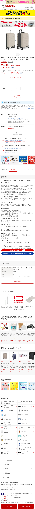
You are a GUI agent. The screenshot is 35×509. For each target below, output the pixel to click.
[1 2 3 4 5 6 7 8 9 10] (15, 88)
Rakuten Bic (10, 6)
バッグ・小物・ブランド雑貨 (6, 9)
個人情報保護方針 (29, 502)
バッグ (16, 9)
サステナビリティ (20, 502)
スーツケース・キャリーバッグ (27, 9)
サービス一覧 (4, 502)
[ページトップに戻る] (32, 503)
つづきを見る (17, 281)
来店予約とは (28, 108)
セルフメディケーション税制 (7, 487)
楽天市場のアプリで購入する (17, 77)
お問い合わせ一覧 (12, 502)
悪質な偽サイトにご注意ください (8, 489)
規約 (33, 108)
